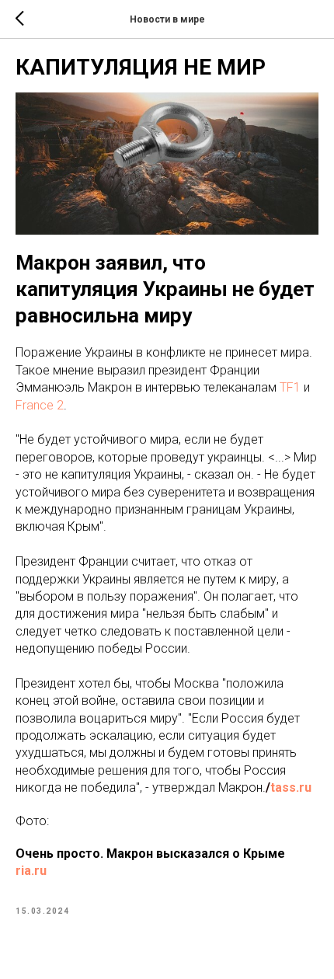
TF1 (290, 387)
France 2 (40, 405)
